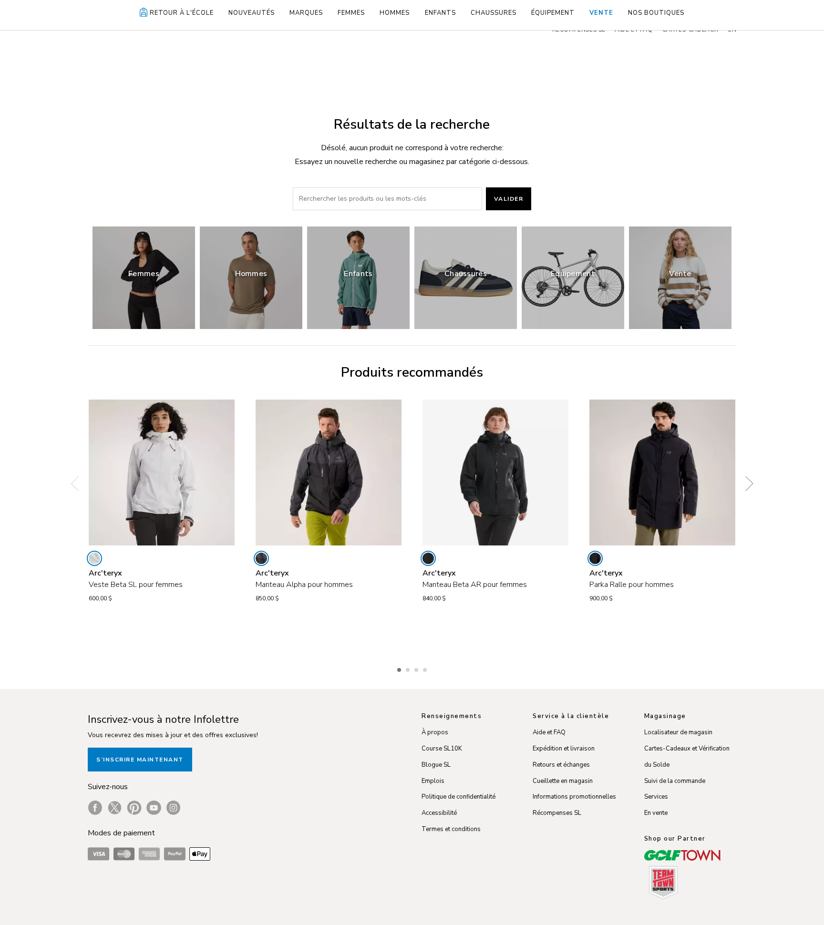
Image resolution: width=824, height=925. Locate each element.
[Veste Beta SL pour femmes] (162, 472)
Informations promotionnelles (574, 796)
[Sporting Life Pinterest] (134, 808)
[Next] (745, 483)
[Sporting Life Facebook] (95, 808)
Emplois (433, 781)
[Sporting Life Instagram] (173, 808)
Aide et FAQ (549, 732)
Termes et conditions (451, 829)
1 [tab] (400, 668)
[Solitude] (94, 558)
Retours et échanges (561, 765)
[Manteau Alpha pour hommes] (329, 472)
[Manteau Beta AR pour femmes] (495, 472)
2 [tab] (409, 668)
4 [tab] (426, 668)
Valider (509, 199)
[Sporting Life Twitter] (114, 808)
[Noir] (595, 558)
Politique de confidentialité (458, 796)
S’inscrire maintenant (140, 759)
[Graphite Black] (261, 558)
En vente (656, 813)
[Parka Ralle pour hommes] (662, 472)
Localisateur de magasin (678, 732)
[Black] (428, 558)
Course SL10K (442, 748)
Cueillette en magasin (563, 781)
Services (656, 796)
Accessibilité (439, 813)
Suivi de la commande (674, 781)
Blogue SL (436, 765)
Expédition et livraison (564, 748)
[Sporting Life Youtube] (153, 808)
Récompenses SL (557, 813)
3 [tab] (417, 668)
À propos (435, 732)
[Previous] (78, 483)
